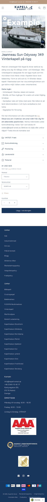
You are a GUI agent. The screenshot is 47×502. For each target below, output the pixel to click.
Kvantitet (5, 198)
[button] (2, 7)
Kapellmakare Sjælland (12, 344)
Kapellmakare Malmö (12, 339)
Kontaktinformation (35, 497)
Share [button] (6, 193)
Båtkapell (7, 289)
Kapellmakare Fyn (10, 349)
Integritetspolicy (10, 271)
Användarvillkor (13, 497)
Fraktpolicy (8, 276)
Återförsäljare (9, 314)
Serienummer (6, 182)
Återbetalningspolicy (12, 266)
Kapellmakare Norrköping (13, 334)
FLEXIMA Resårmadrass (13, 304)
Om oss (7, 246)
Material (4, 172)
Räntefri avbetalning (11, 319)
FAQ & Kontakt (9, 251)
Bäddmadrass (9, 299)
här (38, 116)
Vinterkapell (8, 309)
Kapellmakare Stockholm (13, 324)
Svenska (37, 500)
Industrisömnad (10, 241)
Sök (5, 236)
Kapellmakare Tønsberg (13, 369)
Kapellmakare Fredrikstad (13, 364)
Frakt (9, 169)
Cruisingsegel (9, 294)
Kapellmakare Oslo (11, 359)
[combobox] (37, 500)
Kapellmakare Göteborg (13, 329)
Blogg (6, 256)
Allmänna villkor (10, 261)
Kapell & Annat (12, 494)
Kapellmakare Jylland (12, 354)
